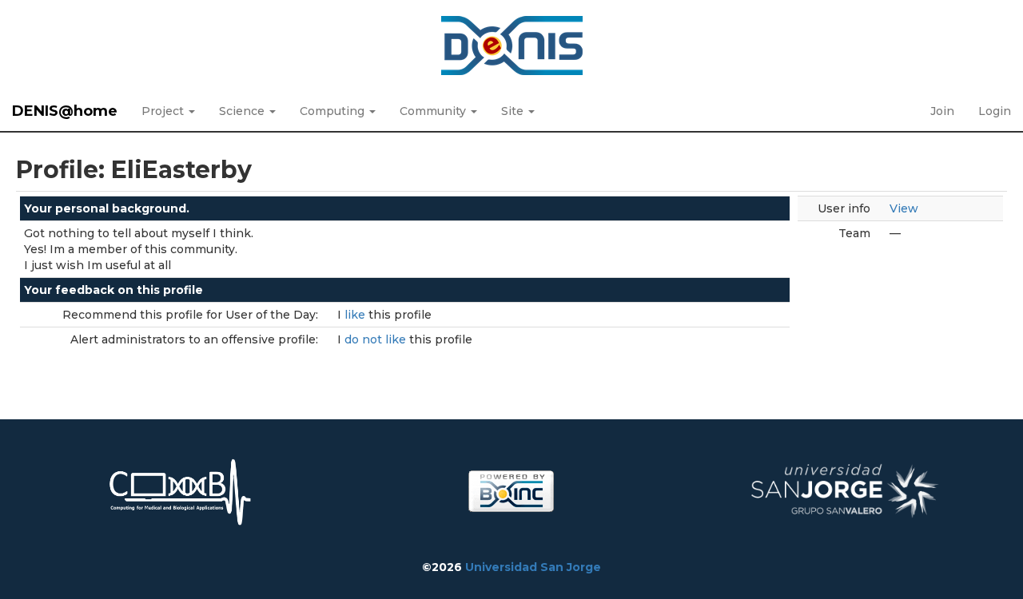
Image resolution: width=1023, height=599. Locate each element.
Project (164, 111)
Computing (334, 111)
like (356, 314)
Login (994, 111)
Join (942, 111)
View (904, 208)
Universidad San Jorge (533, 567)
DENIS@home (64, 111)
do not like (376, 339)
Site (514, 111)
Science (243, 111)
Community (434, 111)
